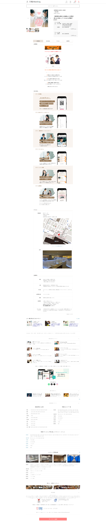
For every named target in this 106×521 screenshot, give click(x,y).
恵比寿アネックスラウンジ (74, 464)
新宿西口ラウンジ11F (33, 464)
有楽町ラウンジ (61, 464)
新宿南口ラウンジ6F (67, 464)
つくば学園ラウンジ (33, 474)
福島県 (36, 417)
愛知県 (32, 413)
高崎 (58, 423)
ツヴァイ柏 (36, 470)
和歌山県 (43, 411)
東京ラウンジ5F (43, 464)
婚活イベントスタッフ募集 (58, 366)
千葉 (58, 416)
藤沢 (69, 414)
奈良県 (41, 411)
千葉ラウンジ (32, 470)
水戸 (33, 443)
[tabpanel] (39, 18)
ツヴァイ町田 (62, 465)
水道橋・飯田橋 (72, 412)
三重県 (39, 413)
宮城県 (34, 417)
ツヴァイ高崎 (32, 478)
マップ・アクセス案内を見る (56, 246)
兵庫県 (36, 411)
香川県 (32, 425)
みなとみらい (62, 414)
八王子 (64, 412)
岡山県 (32, 423)
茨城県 (27, 443)
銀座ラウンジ (39, 464)
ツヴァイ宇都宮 (32, 476)
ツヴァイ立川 (58, 465)
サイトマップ (71, 504)
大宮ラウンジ (32, 472)
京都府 (34, 411)
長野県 (36, 419)
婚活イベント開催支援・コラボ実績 (41, 366)
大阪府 (32, 411)
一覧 (79, 399)
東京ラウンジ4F (56, 464)
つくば (31, 443)
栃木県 (27, 445)
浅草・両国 (77, 412)
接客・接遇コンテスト (67, 366)
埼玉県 (27, 441)
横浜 (58, 414)
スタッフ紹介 (50, 366)
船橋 (61, 416)
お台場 (62, 412)
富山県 (32, 421)
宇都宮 (59, 421)
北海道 (32, 415)
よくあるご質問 (60, 504)
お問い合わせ (66, 504)
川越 (32, 441)
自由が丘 (59, 412)
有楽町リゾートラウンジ (50, 464)
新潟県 (32, 419)
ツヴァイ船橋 (40, 470)
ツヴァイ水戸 (39, 474)
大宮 (31, 441)
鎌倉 (71, 414)
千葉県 (27, 439)
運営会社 (34, 504)
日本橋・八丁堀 (67, 412)
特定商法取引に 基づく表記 (45, 504)
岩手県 (32, 417)
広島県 (34, 423)
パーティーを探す (53, 519)
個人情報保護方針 (53, 504)
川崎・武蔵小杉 (66, 414)
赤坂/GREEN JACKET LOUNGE (69, 465)
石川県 (34, 421)
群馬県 (27, 447)
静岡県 (34, 413)
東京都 (27, 434)
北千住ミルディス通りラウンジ (41, 465)
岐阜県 (36, 413)
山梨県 (34, 419)
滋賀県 (39, 411)
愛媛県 (34, 425)
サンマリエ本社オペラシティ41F (51, 465)
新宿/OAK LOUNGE (33, 465)
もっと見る (78, 318)
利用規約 (38, 504)
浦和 (34, 441)
